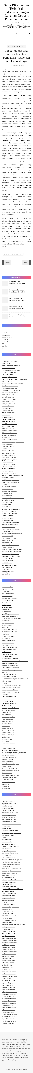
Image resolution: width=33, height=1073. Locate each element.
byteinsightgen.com (9, 983)
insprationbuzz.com (9, 822)
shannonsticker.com (9, 819)
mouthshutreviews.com (10, 392)
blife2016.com (7, 507)
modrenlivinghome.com (10, 554)
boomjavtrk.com (8, 572)
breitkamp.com (7, 484)
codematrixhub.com (9, 972)
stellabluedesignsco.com (10, 907)
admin (22, 65)
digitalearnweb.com (9, 804)
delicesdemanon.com (9, 703)
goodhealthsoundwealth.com (12, 889)
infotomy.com (7, 922)
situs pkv (5, 341)
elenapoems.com (8, 891)
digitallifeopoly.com (8, 397)
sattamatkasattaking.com (11, 529)
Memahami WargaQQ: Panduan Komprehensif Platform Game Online (17, 316)
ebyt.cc (4, 672)
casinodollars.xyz (8, 735)
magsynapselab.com (9, 942)
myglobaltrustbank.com (10, 748)
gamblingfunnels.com (9, 598)
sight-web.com (7, 638)
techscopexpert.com (9, 951)
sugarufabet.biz (7, 540)
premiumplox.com (8, 710)
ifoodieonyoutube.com (10, 386)
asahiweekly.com (8, 451)
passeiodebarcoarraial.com (11, 824)
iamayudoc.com (7, 444)
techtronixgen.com (8, 945)
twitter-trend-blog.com (10, 658)
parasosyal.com (7, 884)
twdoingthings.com (8, 904)
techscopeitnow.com (9, 1014)
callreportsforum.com (9, 565)
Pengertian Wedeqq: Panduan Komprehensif (17, 299)
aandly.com (6, 786)
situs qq (4, 332)
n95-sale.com (6, 620)
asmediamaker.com (9, 844)
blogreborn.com (8, 623)
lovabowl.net (6, 363)
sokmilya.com (7, 567)
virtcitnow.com (7, 625)
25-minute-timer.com (9, 433)
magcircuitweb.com (9, 949)
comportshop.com (8, 755)
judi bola (6, 254)
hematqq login (7, 1048)
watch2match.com (8, 744)
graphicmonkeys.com (9, 460)
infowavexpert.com (8, 967)
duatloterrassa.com (8, 493)
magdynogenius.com (9, 940)
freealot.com (6, 448)
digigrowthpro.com (8, 589)
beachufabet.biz (7, 536)
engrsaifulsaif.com (8, 437)
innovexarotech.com (9, 1007)
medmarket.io (7, 918)
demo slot (5, 339)
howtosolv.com (7, 701)
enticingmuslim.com (9, 886)
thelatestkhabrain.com (10, 830)
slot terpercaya (15, 1042)
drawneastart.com (8, 464)
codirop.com (6, 605)
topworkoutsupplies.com (11, 390)
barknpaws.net (7, 839)
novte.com (6, 683)
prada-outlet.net (7, 587)
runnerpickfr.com (8, 594)
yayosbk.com (6, 712)
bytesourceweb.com (9, 998)
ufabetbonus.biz (7, 779)
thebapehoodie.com (9, 882)
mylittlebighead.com (9, 446)
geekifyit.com (6, 855)
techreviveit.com (7, 965)
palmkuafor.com (8, 808)
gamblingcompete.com (10, 614)
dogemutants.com (8, 898)
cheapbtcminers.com (9, 439)
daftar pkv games (14, 1060)
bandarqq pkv (7, 1055)
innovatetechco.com (9, 958)
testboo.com (6, 706)
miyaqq (25, 1058)
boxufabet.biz (7, 543)
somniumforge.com (9, 875)
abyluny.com (6, 569)
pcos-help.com (7, 600)
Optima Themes (22, 1069)
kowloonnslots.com (9, 650)
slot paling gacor (7, 1058)
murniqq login (19, 1046)
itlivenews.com (7, 773)
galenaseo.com (7, 746)
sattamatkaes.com (8, 857)
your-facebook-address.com (12, 549)
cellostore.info (7, 842)
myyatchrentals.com (9, 851)
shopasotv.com (7, 759)
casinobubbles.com (9, 399)
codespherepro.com (9, 994)
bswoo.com (6, 788)
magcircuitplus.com (9, 1012)
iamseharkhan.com (8, 828)
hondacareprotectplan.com (11, 862)
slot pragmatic (7, 337)
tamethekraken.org (8, 500)
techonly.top (6, 611)
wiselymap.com (7, 627)
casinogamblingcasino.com (11, 864)
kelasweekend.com (8, 782)
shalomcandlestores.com (11, 853)
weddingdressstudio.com (10, 708)
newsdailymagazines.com (11, 370)
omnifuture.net (7, 596)
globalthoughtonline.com (11, 846)
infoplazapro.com (8, 963)
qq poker (19, 1044)
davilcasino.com (7, 410)
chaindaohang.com (9, 674)
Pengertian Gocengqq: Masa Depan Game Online (17, 291)
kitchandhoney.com (9, 697)
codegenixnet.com (8, 996)
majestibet (18, 1058)
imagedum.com (7, 520)
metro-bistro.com (8, 699)
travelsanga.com (7, 761)
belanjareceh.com (8, 817)
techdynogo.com (8, 929)
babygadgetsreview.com (10, 663)
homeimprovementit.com (11, 366)
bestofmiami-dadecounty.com (12, 383)
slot (21, 254)
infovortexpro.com (8, 1010)
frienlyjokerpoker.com (9, 647)
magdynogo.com (8, 1023)
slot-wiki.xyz (6, 741)
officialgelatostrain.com (10, 525)
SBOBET (18, 46)
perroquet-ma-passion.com (11, 551)
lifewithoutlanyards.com (10, 692)
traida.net (5, 694)
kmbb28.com (7, 563)
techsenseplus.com (8, 974)
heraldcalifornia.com (9, 457)
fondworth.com (7, 826)
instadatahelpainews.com (11, 556)
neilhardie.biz (6, 714)
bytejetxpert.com (8, 1019)
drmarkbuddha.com (9, 676)
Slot (23, 46)
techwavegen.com (8, 978)
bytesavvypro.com (8, 981)
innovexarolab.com (8, 990)
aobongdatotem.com (9, 377)
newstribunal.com (8, 368)
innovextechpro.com (9, 947)
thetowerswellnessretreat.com (12, 522)
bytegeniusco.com (8, 969)
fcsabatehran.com (8, 895)
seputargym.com (8, 401)
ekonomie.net (7, 766)
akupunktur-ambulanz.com (11, 665)
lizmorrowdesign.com (9, 511)
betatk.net (5, 784)
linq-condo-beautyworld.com (12, 670)
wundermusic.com (8, 428)
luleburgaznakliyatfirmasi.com (12, 880)
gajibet (4, 1060)
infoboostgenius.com (9, 976)
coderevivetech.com (9, 1003)
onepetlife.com (7, 531)
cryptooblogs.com (8, 417)
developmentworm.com (10, 771)
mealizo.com (6, 837)
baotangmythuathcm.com (11, 871)
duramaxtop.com (8, 900)
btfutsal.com (6, 602)
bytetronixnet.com (8, 1016)
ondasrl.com (6, 504)
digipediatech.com (8, 934)
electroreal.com (7, 381)
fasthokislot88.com (8, 466)
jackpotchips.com (8, 471)
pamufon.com (7, 495)
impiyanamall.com (8, 404)
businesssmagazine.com (10, 616)
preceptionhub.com (9, 372)
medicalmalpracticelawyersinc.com (14, 753)
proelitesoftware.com (9, 473)
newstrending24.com (9, 777)
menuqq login (7, 1040)
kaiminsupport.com (9, 815)
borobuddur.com (8, 426)
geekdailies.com (7, 558)
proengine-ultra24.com (10, 690)
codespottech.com (8, 927)
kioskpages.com (7, 516)
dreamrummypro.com (10, 813)
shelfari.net (6, 726)
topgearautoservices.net (10, 545)
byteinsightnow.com (9, 1001)
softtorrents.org (7, 489)
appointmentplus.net (9, 768)
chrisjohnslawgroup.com (10, 480)
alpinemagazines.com (9, 654)
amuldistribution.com (9, 424)
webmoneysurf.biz (8, 717)
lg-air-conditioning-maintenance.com (15, 679)
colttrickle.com (7, 591)
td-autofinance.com (9, 645)
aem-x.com (6, 415)
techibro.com (6, 652)
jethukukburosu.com (9, 873)
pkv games (15, 254)
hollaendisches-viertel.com (11, 688)
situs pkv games (11, 1053)
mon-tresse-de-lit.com (10, 538)
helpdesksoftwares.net (10, 361)
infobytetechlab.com (9, 992)
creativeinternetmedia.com (11, 618)
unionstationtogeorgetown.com (13, 442)
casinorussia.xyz (7, 728)
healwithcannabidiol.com (11, 513)
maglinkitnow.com (8, 936)
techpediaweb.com (9, 954)
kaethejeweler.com (8, 527)
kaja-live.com (6, 634)
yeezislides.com (7, 374)
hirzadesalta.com (8, 395)
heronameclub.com (9, 916)
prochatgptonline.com (10, 629)
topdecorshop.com (9, 757)
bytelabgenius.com (8, 956)
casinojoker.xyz (7, 737)
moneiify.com (6, 848)
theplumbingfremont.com (11, 775)
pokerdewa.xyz (7, 739)
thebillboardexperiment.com (12, 533)
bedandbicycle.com (9, 455)
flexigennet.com (7, 913)
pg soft (15, 1048)
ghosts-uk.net (7, 607)
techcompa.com (8, 636)
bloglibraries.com (8, 878)
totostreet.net (7, 408)
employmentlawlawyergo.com (12, 750)
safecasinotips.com (8, 469)
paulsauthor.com (8, 909)
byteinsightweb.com (9, 938)
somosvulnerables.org (9, 491)
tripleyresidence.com (9, 486)
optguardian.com (8, 406)
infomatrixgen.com (8, 987)
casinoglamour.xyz (8, 732)
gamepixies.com (7, 462)
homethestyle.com (8, 422)
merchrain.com (7, 560)
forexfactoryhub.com (9, 632)
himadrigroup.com (8, 641)
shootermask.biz (7, 721)
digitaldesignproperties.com (11, 833)
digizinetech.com (8, 985)
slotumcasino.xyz (8, 730)
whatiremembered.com (10, 667)
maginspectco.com (9, 1021)
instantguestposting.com (10, 764)
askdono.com (7, 609)
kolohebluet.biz (7, 719)
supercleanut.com (8, 453)
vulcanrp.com (7, 656)
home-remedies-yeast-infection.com (14, 379)
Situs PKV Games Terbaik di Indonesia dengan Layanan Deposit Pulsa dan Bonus (16, 12)
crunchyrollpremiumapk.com (12, 860)
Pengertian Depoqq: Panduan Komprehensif (17, 307)
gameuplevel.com (8, 419)
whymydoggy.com (8, 801)
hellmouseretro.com (9, 893)
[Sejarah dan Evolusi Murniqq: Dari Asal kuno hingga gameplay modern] (27, 262)
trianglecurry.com (8, 518)
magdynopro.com (8, 960)
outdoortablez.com (9, 920)
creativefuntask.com (9, 435)
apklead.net (6, 574)
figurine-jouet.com (8, 547)
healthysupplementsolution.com (13, 925)
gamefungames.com (9, 430)
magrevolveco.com (8, 1005)
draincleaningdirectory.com (11, 869)
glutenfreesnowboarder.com (12, 509)
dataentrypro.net (8, 810)
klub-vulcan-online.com (10, 482)
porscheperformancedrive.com (13, 498)
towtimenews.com (8, 866)
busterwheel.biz (7, 723)
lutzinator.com (7, 502)
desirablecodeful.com (9, 911)
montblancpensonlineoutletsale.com (15, 661)
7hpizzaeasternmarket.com (11, 685)
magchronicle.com (8, 931)
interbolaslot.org (7, 806)
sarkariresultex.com (8, 835)
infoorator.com (7, 681)
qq (3, 344)
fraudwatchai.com (8, 413)
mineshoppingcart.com (10, 388)
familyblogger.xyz (8, 477)
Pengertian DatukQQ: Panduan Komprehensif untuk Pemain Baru (17, 283)
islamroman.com (8, 643)
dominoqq (5, 346)
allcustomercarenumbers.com (12, 475)
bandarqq (11, 46)
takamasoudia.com (8, 902)
